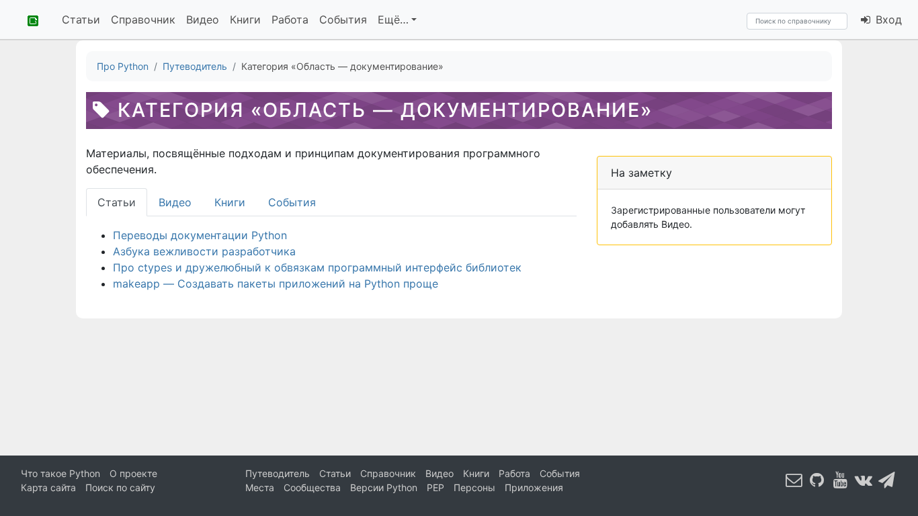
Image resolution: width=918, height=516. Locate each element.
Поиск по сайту (120, 487)
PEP (435, 487)
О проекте (133, 473)
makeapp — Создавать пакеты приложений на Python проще (275, 283)
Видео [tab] (175, 202)
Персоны (474, 487)
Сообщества (312, 487)
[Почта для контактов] (794, 479)
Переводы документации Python (200, 235)
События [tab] (292, 202)
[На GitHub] (817, 479)
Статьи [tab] (116, 202)
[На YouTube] (840, 479)
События (343, 19)
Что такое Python (60, 473)
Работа (290, 19)
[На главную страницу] (28, 19)
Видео (202, 19)
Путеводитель (277, 473)
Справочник (143, 19)
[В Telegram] (887, 479)
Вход (887, 19)
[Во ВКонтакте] (863, 479)
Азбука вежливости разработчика (204, 251)
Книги (245, 19)
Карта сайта (48, 487)
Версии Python (383, 487)
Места (259, 487)
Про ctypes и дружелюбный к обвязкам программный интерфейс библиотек (317, 267)
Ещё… (393, 19)
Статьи (81, 19)
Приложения (534, 487)
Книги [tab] (229, 202)
